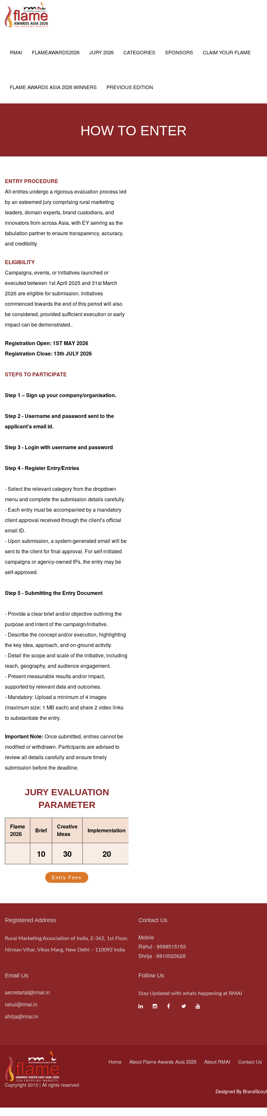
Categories (139, 52)
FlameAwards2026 (55, 52)
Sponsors (179, 52)
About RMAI (217, 1061)
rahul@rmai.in (21, 1004)
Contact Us (250, 1061)
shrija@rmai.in (21, 1016)
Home (114, 1061)
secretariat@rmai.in (27, 992)
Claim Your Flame (227, 52)
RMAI (16, 52)
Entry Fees (67, 877)
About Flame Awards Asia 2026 (162, 1061)
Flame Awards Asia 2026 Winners (53, 87)
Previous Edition (129, 87)
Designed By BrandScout (241, 1091)
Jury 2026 (101, 52)
